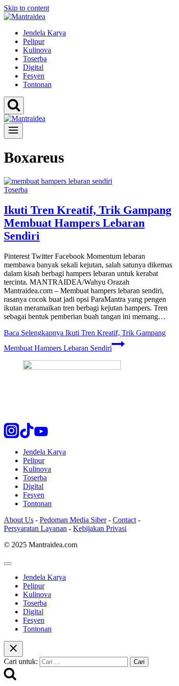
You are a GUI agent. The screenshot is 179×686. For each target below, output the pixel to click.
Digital (33, 67)
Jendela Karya (44, 33)
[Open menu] (13, 131)
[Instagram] (11, 436)
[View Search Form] (14, 105)
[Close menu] (7, 563)
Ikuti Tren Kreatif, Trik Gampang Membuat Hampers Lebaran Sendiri (87, 223)
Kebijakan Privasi (99, 528)
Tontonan (37, 84)
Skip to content (26, 8)
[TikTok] (26, 436)
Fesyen (33, 76)
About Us (18, 520)
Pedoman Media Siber (73, 520)
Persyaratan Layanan (35, 528)
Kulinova (37, 50)
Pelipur (33, 41)
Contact (124, 520)
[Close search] (13, 649)
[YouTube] (41, 436)
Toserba (35, 59)
